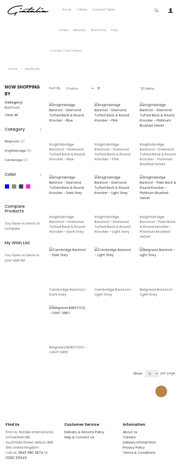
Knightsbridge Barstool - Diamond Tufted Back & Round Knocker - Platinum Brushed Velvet (158, 154)
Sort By (54, 88)
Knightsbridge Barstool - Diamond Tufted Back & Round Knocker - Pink (112, 151)
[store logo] (28, 10)
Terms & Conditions (139, 452)
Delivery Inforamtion (139, 442)
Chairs (64, 30)
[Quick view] (81, 128)
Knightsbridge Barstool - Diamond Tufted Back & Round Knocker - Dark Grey (67, 224)
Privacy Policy (134, 447)
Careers (129, 437)
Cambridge (16, 160)
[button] (81, 108)
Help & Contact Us (79, 437)
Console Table (103, 9)
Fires (114, 30)
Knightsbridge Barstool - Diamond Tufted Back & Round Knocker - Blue (67, 151)
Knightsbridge (18, 150)
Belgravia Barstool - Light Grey (157, 292)
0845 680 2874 (30, 452)
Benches (79, 30)
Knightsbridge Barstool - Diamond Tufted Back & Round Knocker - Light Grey (112, 224)
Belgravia (15, 141)
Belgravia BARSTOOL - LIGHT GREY (68, 349)
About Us (130, 432)
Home (66, 9)
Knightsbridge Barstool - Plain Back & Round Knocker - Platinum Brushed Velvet (158, 227)
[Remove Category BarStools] (22, 107)
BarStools (98, 30)
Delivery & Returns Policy (84, 432)
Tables (82, 9)
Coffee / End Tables (66, 50)
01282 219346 (16, 457)
